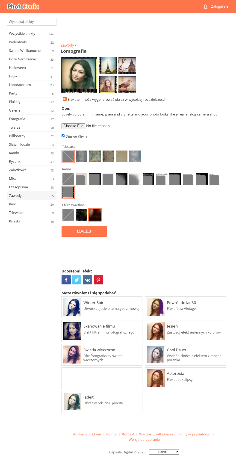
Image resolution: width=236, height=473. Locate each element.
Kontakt (128, 434)
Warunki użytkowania (156, 434)
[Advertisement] (144, 29)
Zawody (67, 45)
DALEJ (84, 231)
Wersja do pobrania (144, 439)
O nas (96, 434)
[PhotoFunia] (100, 6)
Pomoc (111, 434)
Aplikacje (80, 434)
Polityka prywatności (194, 434)
